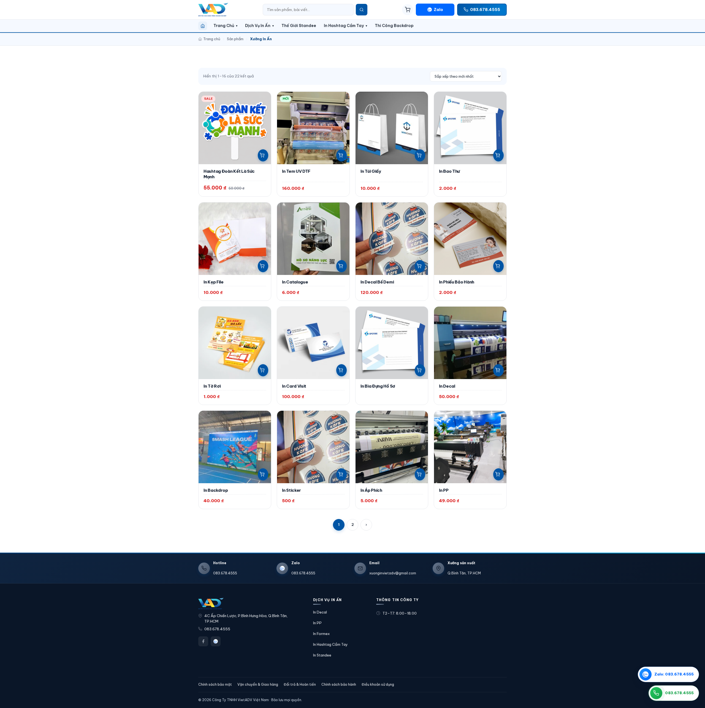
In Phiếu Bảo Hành (456, 282)
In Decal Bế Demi (377, 282)
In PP (444, 490)
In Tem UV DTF (296, 171)
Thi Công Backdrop (394, 25)
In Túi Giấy (370, 171)
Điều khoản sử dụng (378, 684)
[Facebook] (203, 641)
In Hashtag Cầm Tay (344, 25)
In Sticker (291, 490)
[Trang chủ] (202, 25)
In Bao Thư (449, 171)
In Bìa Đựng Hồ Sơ (377, 386)
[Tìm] (361, 9)
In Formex (321, 633)
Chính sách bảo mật (215, 684)
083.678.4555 (217, 629)
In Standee (322, 655)
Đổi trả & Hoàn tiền (300, 684)
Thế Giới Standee (298, 25)
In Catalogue (295, 282)
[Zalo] (216, 641)
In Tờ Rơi (212, 386)
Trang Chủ (223, 25)
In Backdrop (216, 490)
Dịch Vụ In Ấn (257, 25)
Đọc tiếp (420, 370)
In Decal (447, 386)
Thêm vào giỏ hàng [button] (263, 155)
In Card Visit (294, 386)
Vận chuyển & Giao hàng (257, 684)
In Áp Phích (371, 490)
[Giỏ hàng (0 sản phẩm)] (407, 9)
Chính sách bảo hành (338, 684)
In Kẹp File (214, 282)
